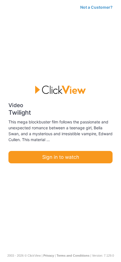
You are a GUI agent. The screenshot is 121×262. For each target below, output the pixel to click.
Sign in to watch (60, 157)
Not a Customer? (96, 7)
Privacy (48, 255)
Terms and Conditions (73, 255)
